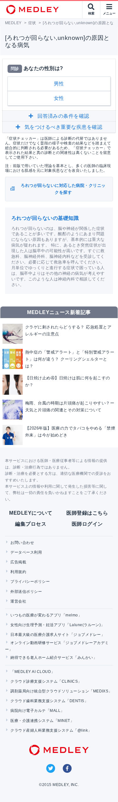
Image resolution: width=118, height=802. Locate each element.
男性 (59, 83)
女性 (59, 98)
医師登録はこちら (87, 513)
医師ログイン (87, 524)
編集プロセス (30, 524)
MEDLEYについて (30, 513)
